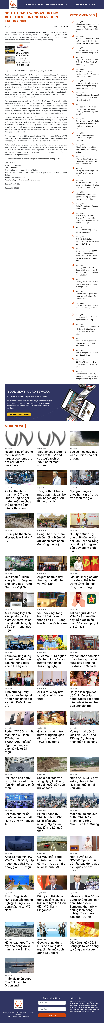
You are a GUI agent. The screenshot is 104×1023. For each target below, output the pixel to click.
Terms (9, 1016)
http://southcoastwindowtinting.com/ (45, 159)
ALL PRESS (50, 4)
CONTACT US (61, 4)
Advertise (26, 1016)
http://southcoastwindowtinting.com (26, 180)
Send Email (14, 168)
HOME (28, 4)
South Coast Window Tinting (16, 108)
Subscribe (52, 1015)
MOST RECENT (38, 4)
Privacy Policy (17, 1016)
